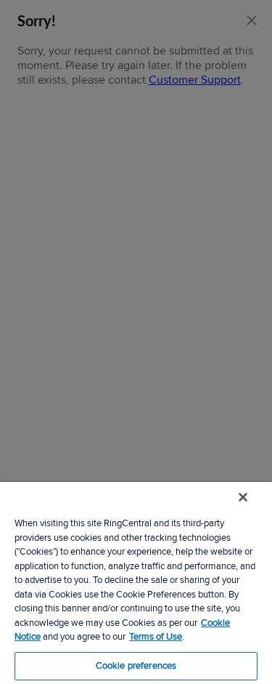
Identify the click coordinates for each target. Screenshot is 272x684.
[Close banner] (243, 497)
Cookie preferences (136, 666)
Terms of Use (155, 637)
